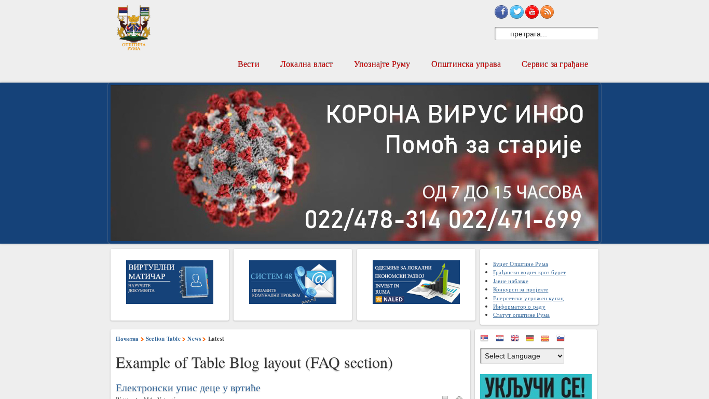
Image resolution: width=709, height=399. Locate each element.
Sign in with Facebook (501, 12)
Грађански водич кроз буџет (529, 272)
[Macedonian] (547, 340)
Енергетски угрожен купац (528, 298)
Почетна (127, 339)
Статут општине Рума (521, 314)
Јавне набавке (510, 281)
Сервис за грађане (555, 63)
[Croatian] (502, 340)
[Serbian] (487, 340)
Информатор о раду (519, 306)
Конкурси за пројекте (520, 289)
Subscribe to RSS (547, 12)
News (194, 339)
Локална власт (306, 63)
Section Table (163, 339)
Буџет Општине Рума (520, 264)
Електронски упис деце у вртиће (188, 387)
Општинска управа (466, 63)
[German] (532, 340)
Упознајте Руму (382, 63)
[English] (517, 340)
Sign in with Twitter (516, 12)
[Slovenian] (563, 340)
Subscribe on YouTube (532, 12)
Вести (249, 63)
